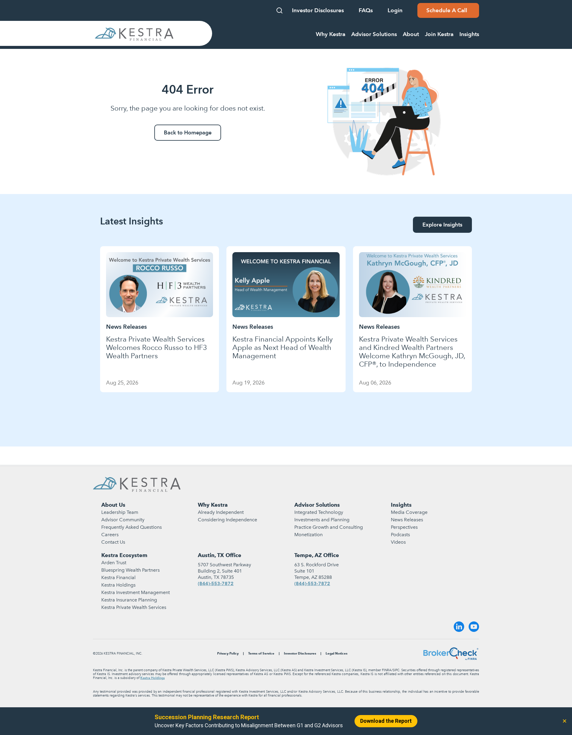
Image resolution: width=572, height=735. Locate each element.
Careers (110, 534)
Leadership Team (119, 512)
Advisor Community (122, 519)
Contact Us (113, 542)
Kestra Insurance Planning (129, 600)
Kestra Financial (118, 577)
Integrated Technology (318, 512)
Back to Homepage (188, 132)
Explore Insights (442, 224)
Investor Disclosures (318, 10)
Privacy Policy (228, 653)
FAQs (366, 10)
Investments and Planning (321, 519)
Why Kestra (213, 505)
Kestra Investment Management (135, 592)
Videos (398, 542)
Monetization (308, 534)
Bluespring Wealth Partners (130, 570)
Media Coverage (409, 512)
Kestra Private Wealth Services (133, 607)
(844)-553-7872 (216, 583)
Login (395, 10)
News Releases (407, 519)
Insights (401, 505)
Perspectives (404, 527)
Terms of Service (261, 653)
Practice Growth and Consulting (328, 527)
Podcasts (400, 534)
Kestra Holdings (118, 585)
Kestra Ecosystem (124, 555)
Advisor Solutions (317, 505)
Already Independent (221, 512)
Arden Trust (113, 562)
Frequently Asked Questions (131, 527)
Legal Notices (336, 653)
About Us (113, 505)
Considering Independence (227, 519)
